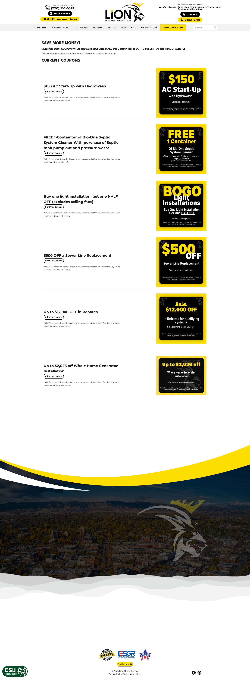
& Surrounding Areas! (136, 551)
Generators (149, 27)
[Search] (216, 27)
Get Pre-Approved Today (61, 19)
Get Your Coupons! (196, 648)
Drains (97, 27)
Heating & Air (60, 27)
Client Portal (192, 20)
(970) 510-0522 (62, 8)
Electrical (128, 27)
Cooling (171, 628)
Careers (196, 632)
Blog (196, 628)
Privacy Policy (115, 674)
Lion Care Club (173, 27)
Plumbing (81, 27)
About (196, 624)
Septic (112, 27)
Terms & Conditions (132, 674)
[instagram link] (199, 673)
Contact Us (196, 636)
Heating (171, 624)
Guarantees (196, 644)
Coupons (192, 14)
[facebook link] (194, 673)
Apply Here (124, 664)
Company (40, 27)
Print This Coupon (53, 91)
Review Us (196, 640)
